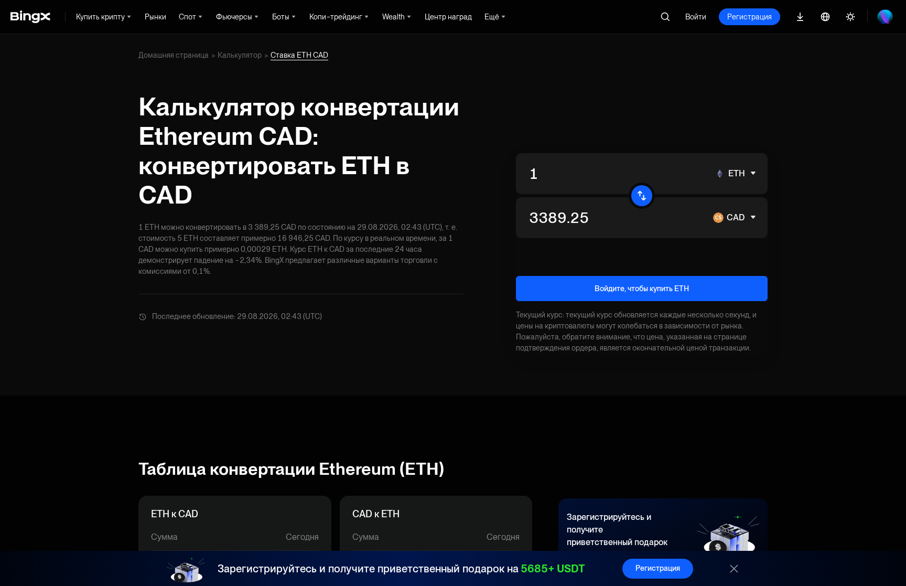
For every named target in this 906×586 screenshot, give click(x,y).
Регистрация (749, 17)
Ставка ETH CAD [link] (299, 55)
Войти (695, 17)
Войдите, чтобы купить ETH (642, 288)
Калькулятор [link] (240, 55)
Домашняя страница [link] (173, 55)
